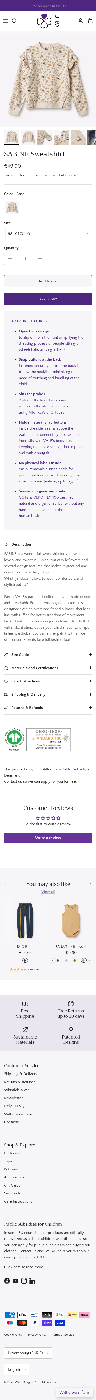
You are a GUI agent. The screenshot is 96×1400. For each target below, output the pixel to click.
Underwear (13, 1153)
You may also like (48, 884)
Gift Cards (12, 1185)
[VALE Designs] (48, 21)
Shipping (34, 175)
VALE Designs (24, 1382)
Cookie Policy (13, 1334)
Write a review (48, 838)
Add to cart (48, 281)
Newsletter (13, 1098)
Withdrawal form (18, 1114)
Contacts (11, 1122)
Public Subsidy (74, 769)
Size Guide (12, 1193)
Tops (8, 1161)
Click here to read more (23, 1267)
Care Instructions (18, 1201)
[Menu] (5, 21)
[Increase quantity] (40, 259)
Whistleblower (16, 1090)
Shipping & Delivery (20, 1074)
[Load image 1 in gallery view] (48, 79)
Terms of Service (63, 1334)
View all (48, 891)
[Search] (17, 21)
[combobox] (48, 234)
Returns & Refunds (19, 1082)
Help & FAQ (14, 1106)
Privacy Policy (37, 1334)
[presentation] (53, 960)
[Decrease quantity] (10, 259)
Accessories (14, 1177)
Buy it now (48, 298)
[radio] (12, 207)
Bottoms (11, 1169)
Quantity (11, 248)
